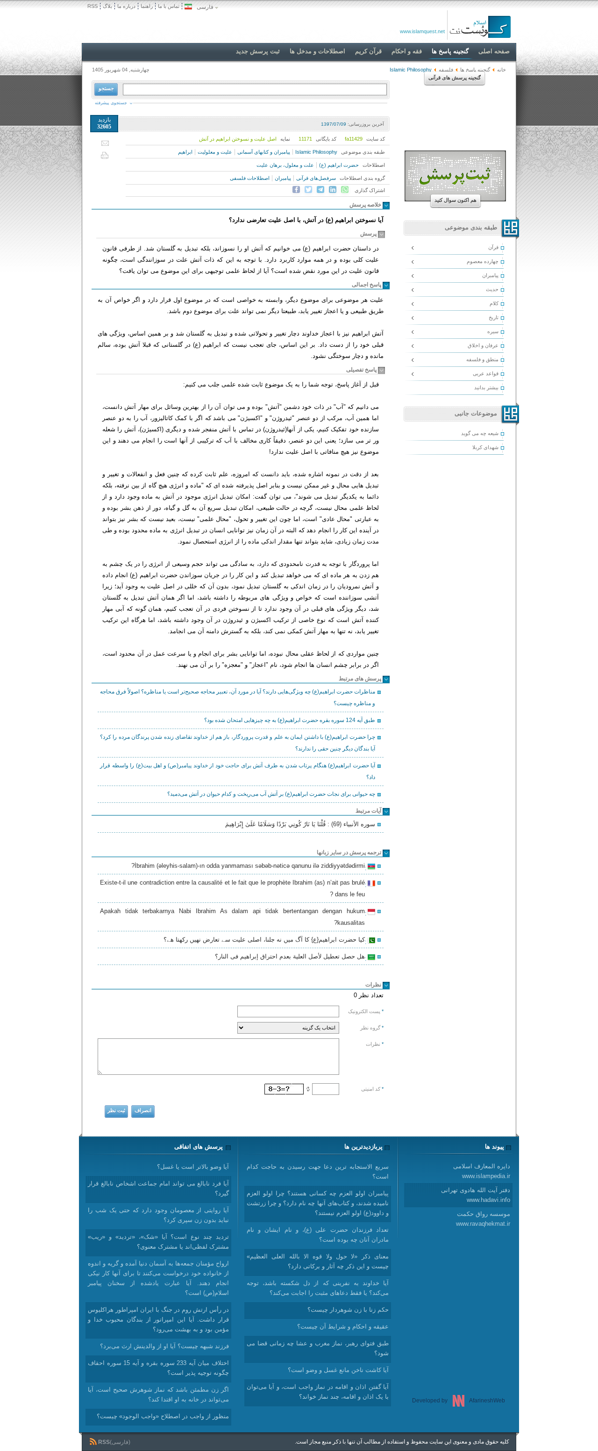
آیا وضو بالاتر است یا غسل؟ (193, 1166)
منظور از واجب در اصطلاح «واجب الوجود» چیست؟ (163, 1416)
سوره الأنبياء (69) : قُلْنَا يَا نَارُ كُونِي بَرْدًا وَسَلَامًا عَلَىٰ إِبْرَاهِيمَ (300, 824)
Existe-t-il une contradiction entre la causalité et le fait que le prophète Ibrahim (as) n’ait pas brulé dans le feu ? (234, 888)
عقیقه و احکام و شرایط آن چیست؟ (343, 1326)
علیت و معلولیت (215, 152)
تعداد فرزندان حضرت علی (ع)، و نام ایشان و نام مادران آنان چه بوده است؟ (318, 1234)
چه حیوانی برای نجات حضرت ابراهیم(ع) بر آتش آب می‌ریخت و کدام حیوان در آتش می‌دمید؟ (271, 794)
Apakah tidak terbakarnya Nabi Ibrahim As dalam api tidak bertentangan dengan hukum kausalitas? (234, 917)
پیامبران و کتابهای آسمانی (263, 152)
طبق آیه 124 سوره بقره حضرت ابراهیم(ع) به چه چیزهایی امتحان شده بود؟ (289, 720)
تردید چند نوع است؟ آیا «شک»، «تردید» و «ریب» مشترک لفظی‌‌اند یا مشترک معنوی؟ (158, 1241)
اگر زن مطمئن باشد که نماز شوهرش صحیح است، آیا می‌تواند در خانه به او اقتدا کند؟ (158, 1394)
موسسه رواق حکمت (483, 1218)
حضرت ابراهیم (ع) (339, 165)
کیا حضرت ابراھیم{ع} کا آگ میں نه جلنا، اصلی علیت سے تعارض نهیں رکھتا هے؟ (266, 940)
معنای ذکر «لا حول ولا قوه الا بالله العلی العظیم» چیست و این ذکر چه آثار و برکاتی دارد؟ (318, 1261)
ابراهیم (185, 152)
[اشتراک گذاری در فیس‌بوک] (296, 189)
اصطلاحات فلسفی (250, 178)
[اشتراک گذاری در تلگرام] (320, 189)
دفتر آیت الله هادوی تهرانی (475, 1195)
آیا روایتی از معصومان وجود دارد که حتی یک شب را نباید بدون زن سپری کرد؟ (158, 1215)
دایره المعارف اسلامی (481, 1171)
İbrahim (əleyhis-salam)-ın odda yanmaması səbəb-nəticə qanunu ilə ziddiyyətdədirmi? (249, 867)
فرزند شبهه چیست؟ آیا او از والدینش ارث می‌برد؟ (164, 1346)
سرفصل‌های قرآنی (316, 178)
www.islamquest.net (422, 31)
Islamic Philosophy (316, 152)
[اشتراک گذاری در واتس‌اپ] (345, 189)
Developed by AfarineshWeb (458, 1400)
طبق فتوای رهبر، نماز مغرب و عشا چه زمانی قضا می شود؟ (318, 1348)
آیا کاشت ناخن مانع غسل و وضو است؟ (338, 1369)
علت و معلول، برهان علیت (285, 165)
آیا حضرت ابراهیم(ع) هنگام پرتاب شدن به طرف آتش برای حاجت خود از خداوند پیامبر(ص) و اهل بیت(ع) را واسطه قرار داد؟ (237, 771)
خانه (501, 69)
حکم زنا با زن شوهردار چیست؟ (348, 1309)
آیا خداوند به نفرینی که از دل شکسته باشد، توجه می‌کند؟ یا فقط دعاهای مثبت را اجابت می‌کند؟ (318, 1287)
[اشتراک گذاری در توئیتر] (308, 189)
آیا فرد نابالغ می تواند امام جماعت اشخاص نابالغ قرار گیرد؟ (158, 1188)
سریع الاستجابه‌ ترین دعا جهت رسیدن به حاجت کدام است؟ (318, 1171)
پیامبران (283, 178)
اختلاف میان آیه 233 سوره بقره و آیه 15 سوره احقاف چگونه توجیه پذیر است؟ (158, 1367)
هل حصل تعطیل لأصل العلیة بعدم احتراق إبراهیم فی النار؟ (291, 957)
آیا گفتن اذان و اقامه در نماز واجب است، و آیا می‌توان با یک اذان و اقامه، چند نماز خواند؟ (318, 1391)
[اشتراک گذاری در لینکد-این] (332, 189)
